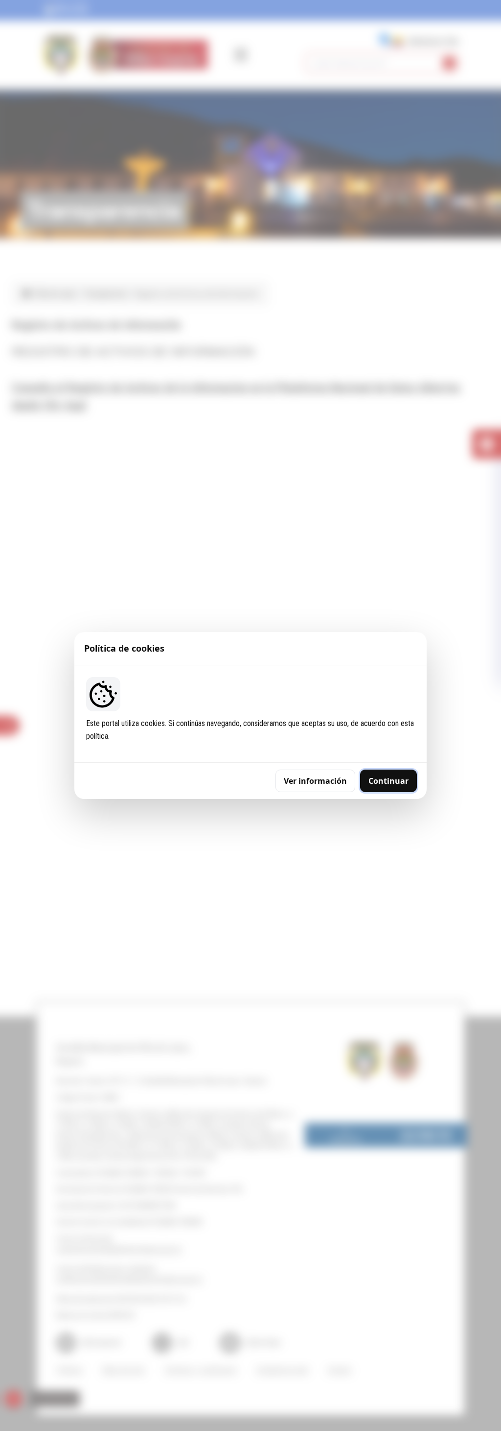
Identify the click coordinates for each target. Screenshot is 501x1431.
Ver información (315, 780)
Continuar (388, 780)
